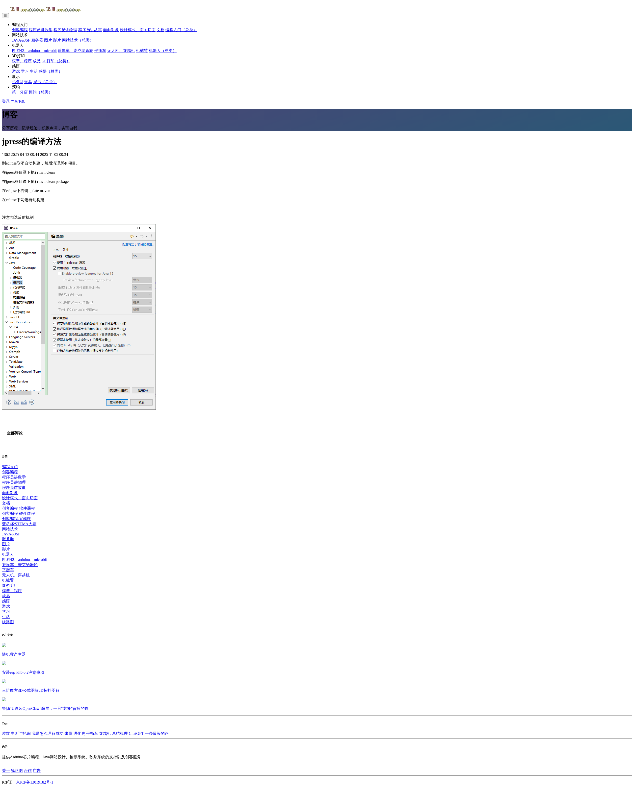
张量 (68, 733)
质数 (6, 733)
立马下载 (18, 101)
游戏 (16, 71)
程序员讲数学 (41, 30)
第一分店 (20, 92)
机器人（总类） (163, 50)
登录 (6, 101)
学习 (25, 71)
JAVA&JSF (21, 40)
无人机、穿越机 (121, 50)
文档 (160, 30)
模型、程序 (22, 61)
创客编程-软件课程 (18, 508)
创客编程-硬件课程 (18, 513)
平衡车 (100, 50)
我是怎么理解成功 (47, 733)
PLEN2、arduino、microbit (34, 50)
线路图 (8, 622)
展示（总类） (45, 82)
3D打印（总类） (56, 61)
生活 (34, 71)
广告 (37, 770)
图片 (48, 40)
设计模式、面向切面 (138, 30)
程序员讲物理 (65, 30)
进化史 (79, 733)
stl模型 (17, 82)
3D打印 (8, 585)
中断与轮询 (21, 733)
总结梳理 (120, 733)
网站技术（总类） (78, 40)
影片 (57, 40)
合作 (28, 770)
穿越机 (105, 733)
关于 (6, 770)
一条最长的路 (157, 733)
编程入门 (10, 467)
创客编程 (20, 30)
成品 (37, 61)
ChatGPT (136, 733)
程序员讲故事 (90, 30)
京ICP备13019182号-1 (34, 782)
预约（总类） (41, 92)
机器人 (8, 554)
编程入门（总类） (181, 30)
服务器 (37, 40)
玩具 (28, 82)
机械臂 (142, 50)
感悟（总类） (50, 71)
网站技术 (10, 529)
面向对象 (111, 30)
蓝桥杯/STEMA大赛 (19, 524)
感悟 (6, 601)
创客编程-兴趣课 (16, 519)
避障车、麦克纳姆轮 (75, 50)
